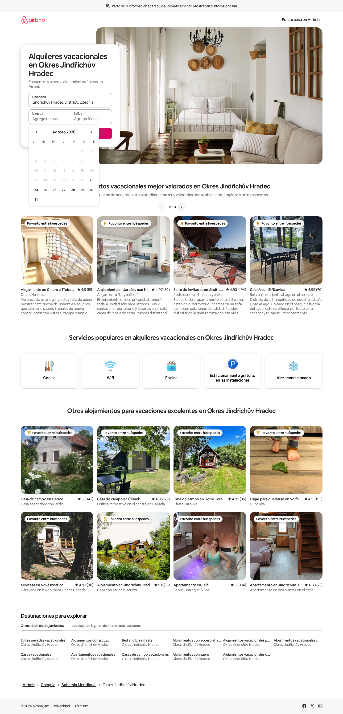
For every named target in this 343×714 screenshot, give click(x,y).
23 (91, 180)
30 (91, 190)
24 (36, 190)
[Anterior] (161, 207)
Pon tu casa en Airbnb (301, 19)
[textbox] (49, 119)
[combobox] (70, 102)
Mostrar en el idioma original (215, 6)
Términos (81, 706)
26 (54, 190)
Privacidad (62, 706)
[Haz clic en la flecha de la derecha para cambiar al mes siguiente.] (91, 132)
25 (45, 190)
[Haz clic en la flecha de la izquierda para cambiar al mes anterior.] (36, 132)
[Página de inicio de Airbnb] (33, 19)
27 (64, 190)
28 (73, 190)
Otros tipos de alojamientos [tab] (42, 626)
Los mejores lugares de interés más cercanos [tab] (106, 626)
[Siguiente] (181, 207)
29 (82, 190)
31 (36, 199)
